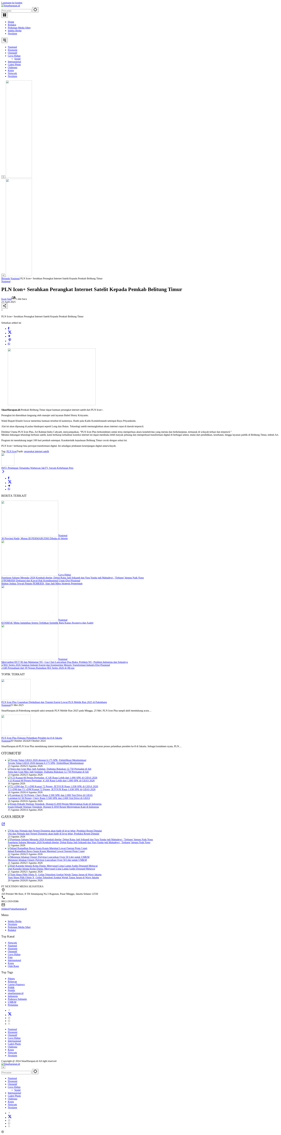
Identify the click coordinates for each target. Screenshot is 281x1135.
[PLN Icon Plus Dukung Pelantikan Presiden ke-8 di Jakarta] (16, 735)
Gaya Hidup (64, 574)
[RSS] (9, 1023)
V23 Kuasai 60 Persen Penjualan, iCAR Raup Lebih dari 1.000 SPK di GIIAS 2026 (51, 780)
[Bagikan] (4, 306)
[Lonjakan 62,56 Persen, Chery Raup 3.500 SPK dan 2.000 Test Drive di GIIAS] (50, 795)
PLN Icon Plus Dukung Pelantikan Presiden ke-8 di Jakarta (31, 737)
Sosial (17, 1090)
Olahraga (12, 1046)
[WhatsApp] (9, 344)
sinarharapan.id (15, 993)
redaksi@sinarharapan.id (14, 908)
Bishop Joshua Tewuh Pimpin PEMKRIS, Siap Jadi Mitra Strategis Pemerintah (41, 583)
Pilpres (11, 978)
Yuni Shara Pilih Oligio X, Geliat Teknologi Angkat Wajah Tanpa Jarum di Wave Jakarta (53, 877)
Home (11, 21)
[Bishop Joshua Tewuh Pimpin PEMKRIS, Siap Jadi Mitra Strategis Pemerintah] (36, 580)
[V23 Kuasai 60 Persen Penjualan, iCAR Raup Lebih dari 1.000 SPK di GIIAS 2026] (52, 777)
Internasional (14, 960)
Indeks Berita (14, 30)
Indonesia (13, 996)
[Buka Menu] (4, 15)
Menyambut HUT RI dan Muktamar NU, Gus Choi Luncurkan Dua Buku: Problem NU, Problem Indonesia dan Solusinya (64, 662)
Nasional (5, 281)
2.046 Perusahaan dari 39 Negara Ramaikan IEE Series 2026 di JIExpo (37, 668)
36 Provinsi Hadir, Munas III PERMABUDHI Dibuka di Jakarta (34, 538)
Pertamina (13, 1005)
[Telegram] (9, 336)
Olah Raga (13, 966)
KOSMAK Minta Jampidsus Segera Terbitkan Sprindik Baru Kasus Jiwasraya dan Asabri (47, 622)
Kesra (11, 963)
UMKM (12, 1002)
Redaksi (12, 24)
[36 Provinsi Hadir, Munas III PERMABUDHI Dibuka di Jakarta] (29, 535)
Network (12, 942)
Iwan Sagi (6, 299)
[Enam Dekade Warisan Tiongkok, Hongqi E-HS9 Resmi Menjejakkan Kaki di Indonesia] (54, 804)
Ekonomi (12, 948)
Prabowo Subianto (17, 999)
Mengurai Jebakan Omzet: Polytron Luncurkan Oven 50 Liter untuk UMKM (47, 860)
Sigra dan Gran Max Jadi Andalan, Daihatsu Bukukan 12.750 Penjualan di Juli (48, 771)
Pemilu (11, 990)
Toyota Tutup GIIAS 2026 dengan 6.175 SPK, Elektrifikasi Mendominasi (46, 763)
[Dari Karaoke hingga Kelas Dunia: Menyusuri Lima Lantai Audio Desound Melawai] (53, 865)
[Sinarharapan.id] (10, 5)
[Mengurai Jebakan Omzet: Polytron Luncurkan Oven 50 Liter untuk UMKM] (48, 857)
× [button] (3, 1067)
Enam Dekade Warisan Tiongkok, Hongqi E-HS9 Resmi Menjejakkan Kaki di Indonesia (53, 806)
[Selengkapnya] (3, 825)
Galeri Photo (14, 1043)
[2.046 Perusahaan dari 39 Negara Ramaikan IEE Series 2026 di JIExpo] (51, 665)
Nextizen (12, 33)
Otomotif (12, 951)
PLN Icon (12, 451)
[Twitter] (10, 333)
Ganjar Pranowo (16, 984)
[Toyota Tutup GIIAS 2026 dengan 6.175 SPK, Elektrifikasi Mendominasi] (47, 760)
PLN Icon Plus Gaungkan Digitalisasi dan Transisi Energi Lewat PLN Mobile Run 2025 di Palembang (54, 702)
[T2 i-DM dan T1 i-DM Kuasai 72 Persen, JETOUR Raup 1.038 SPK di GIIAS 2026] (53, 786)
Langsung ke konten (11, 2)
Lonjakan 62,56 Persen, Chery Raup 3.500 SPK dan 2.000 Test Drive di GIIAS (49, 798)
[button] (35, 9)
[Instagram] (9, 1018)
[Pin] (10, 341)
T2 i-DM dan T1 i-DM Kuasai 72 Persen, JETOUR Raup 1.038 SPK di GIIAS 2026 (51, 789)
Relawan (12, 981)
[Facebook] (8, 328)
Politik (11, 987)
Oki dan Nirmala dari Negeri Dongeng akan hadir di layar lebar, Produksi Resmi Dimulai (53, 833)
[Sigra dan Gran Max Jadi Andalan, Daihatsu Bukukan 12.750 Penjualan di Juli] (49, 768)
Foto (10, 957)
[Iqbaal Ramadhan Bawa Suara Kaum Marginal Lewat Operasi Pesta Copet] (47, 848)
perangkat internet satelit (36, 451)
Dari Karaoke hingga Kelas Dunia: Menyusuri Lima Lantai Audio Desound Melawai (51, 868)
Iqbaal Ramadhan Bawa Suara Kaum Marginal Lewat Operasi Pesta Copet (46, 851)
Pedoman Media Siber (19, 27)
